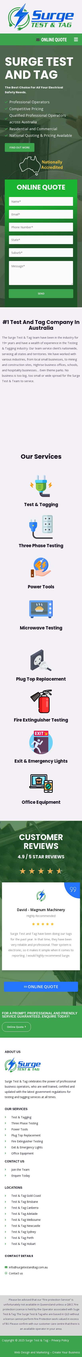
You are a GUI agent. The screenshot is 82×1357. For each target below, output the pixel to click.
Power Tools (41, 587)
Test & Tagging (41, 504)
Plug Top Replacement (41, 679)
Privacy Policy (60, 1340)
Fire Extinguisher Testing (41, 720)
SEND (41, 293)
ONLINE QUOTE (43, 986)
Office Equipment (41, 802)
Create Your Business (66, 1352)
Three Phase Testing (41, 546)
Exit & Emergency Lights (41, 761)
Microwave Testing (41, 628)
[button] (75, 39)
